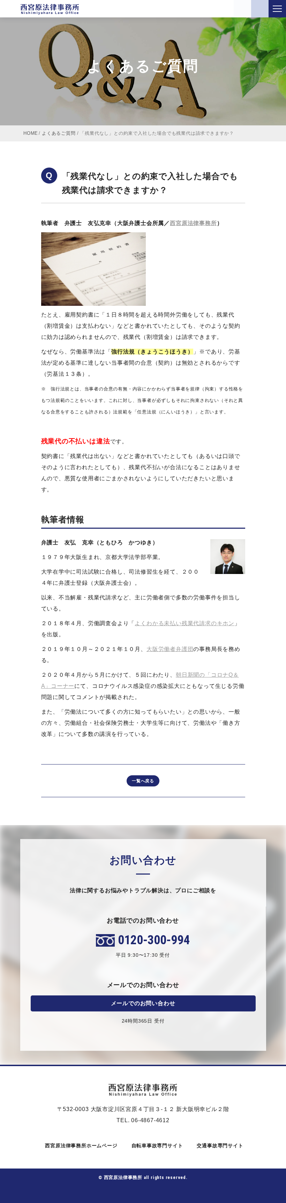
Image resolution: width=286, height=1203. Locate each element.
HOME (30, 133)
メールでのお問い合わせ (143, 1003)
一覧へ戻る (143, 780)
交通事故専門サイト (220, 1145)
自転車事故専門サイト (157, 1145)
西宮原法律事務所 (193, 223)
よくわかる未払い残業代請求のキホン (184, 623)
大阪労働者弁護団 (169, 649)
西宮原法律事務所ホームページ (81, 1145)
